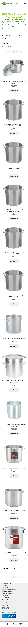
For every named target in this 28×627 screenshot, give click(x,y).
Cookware (16, 29)
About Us (4, 585)
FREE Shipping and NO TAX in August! (14, 16)
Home (4, 29)
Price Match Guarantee (8, 597)
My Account (5, 599)
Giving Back (5, 587)
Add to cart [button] (14, 91)
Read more (14, 560)
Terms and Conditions (7, 593)
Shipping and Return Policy (9, 589)
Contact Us (5, 595)
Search (14, 624)
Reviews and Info (6, 583)
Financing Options (7, 591)
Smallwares (10, 29)
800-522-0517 (6, 605)
